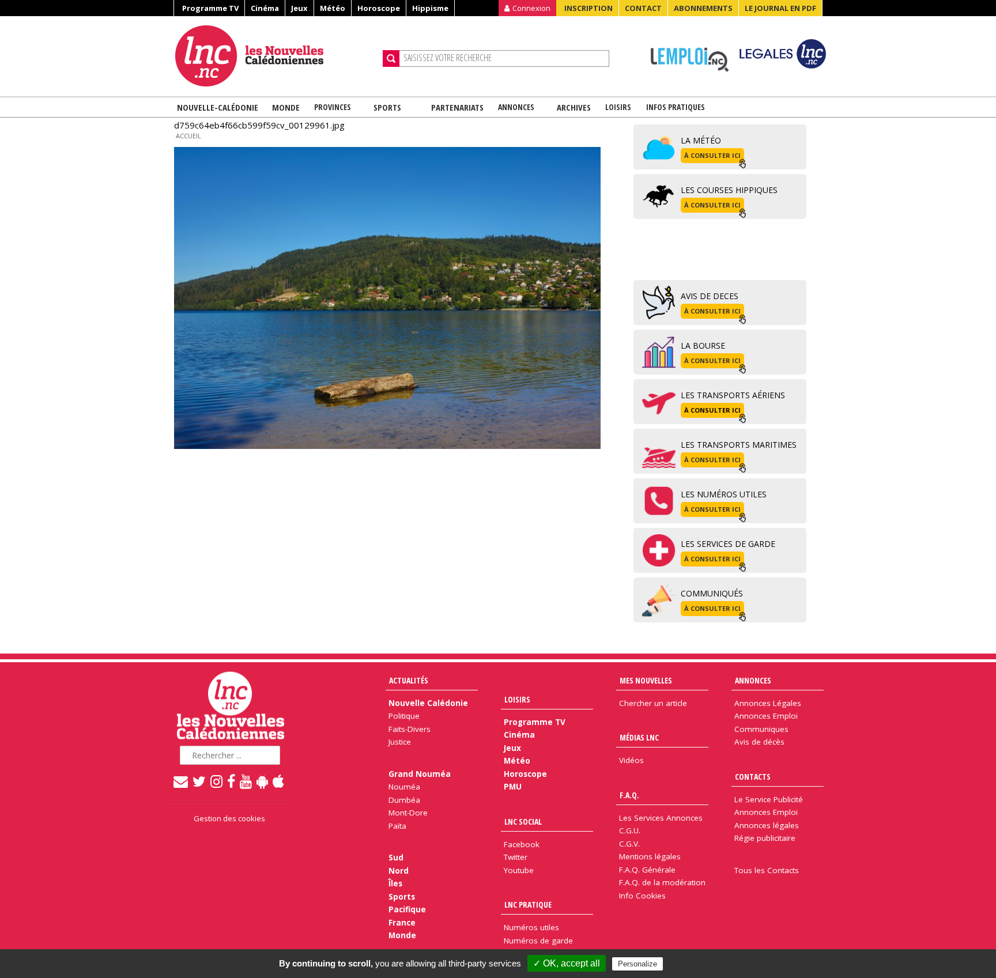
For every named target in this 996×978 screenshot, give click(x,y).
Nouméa (404, 786)
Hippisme (430, 8)
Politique (404, 716)
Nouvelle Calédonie (428, 703)
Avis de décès (759, 742)
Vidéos (631, 760)
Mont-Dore (408, 812)
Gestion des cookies (229, 818)
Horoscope (378, 8)
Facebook (522, 844)
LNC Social (523, 821)
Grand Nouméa (419, 774)
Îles (395, 883)
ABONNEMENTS (703, 8)
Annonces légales (766, 825)
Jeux (299, 8)
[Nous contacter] (181, 781)
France (402, 922)
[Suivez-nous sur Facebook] (231, 781)
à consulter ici (712, 155)
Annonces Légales (767, 703)
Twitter (515, 857)
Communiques (761, 729)
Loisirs (618, 106)
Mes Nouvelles (646, 680)
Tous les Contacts (766, 870)
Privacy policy (697, 963)
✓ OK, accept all (566, 963)
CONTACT (643, 8)
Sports (387, 107)
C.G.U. (629, 830)
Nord (398, 871)
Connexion (531, 8)
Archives (574, 107)
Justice (399, 742)
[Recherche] (391, 58)
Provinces (332, 106)
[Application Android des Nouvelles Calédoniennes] (262, 781)
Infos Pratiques (675, 106)
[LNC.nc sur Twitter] (200, 781)
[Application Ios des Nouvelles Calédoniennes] (279, 781)
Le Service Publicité (768, 799)
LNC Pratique (528, 904)
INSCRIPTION (588, 8)
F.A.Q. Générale (647, 869)
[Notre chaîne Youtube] (246, 781)
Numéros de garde (538, 940)
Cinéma (265, 8)
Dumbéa (404, 800)
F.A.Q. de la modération (662, 882)
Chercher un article (653, 703)
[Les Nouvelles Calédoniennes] (274, 56)
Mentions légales (650, 856)
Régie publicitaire (764, 838)
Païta (397, 826)
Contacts (753, 776)
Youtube (519, 870)
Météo (332, 8)
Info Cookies (642, 895)
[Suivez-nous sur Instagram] (217, 781)
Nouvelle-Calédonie (217, 107)
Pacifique (407, 909)
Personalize (637, 964)
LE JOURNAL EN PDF (780, 8)
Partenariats (457, 107)
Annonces (516, 106)
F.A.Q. (629, 795)
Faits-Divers (409, 729)
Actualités (408, 680)
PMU (513, 786)
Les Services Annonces (661, 818)
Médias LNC (639, 737)
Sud (395, 857)
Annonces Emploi (766, 716)
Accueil (188, 135)
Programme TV (210, 8)
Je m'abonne (737, 32)
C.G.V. (629, 844)
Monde (286, 107)
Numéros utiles (531, 927)
